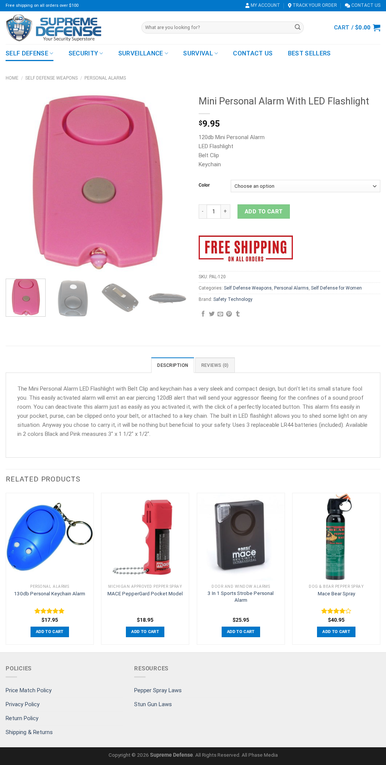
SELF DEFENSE (27, 53)
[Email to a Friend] (220, 314)
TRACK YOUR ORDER (314, 5)
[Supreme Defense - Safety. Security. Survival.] (68, 27)
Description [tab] (172, 365)
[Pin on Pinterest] (229, 314)
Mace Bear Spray (336, 593)
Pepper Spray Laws (158, 690)
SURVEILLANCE (140, 53)
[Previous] (19, 182)
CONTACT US (365, 5)
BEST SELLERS (309, 53)
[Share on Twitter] (211, 314)
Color (204, 185)
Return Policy (22, 718)
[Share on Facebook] (203, 314)
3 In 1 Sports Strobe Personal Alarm (241, 596)
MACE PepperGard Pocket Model (145, 593)
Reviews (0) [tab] (215, 365)
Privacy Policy (23, 704)
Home (12, 78)
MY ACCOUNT (265, 5)
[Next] (174, 182)
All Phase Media (260, 755)
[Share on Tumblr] (237, 314)
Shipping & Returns (29, 732)
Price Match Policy (29, 690)
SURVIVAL (198, 53)
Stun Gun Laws (153, 704)
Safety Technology (233, 299)
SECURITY (83, 53)
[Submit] (297, 27)
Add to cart (264, 211)
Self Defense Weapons (51, 78)
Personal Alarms (105, 78)
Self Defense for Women (336, 288)
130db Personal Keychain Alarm (49, 593)
